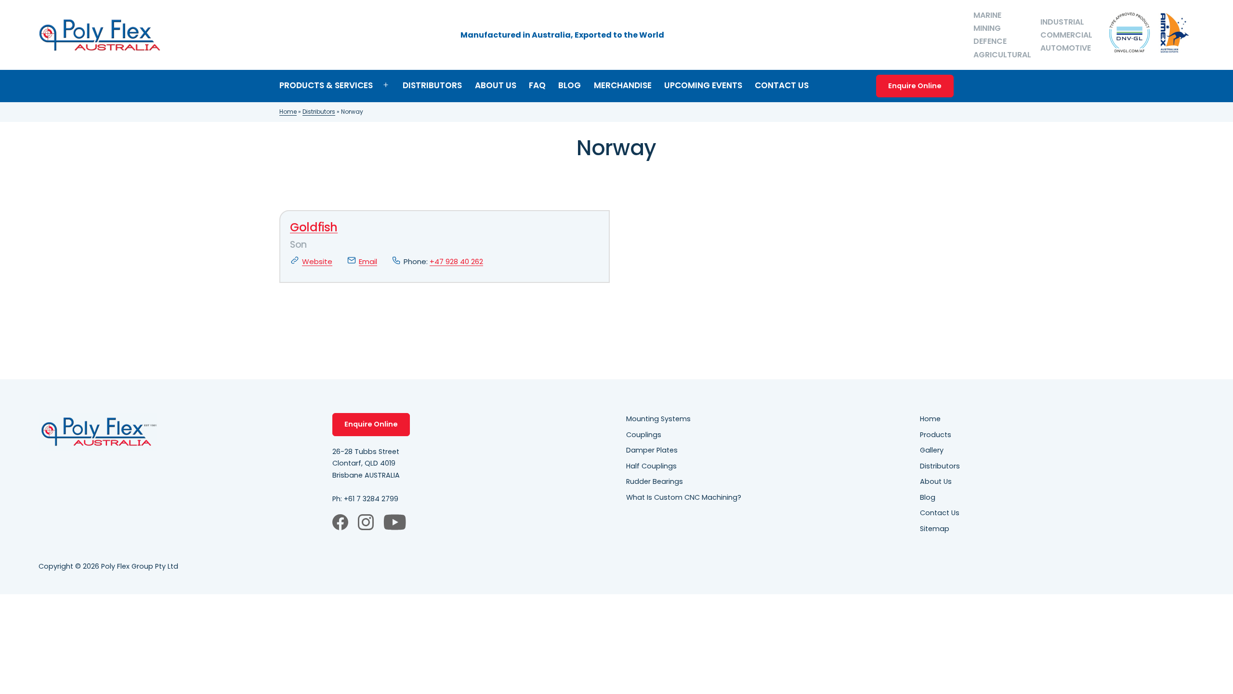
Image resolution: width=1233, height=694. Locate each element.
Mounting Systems (658, 419)
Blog (569, 85)
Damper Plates (652, 450)
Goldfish (314, 227)
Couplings (643, 435)
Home (288, 111)
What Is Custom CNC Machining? (683, 497)
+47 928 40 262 (456, 261)
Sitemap (934, 529)
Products (935, 435)
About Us (495, 85)
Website (317, 261)
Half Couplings (651, 466)
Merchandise (623, 85)
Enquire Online (915, 86)
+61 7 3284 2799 (371, 499)
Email (368, 261)
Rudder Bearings (654, 481)
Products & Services (326, 85)
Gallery (932, 450)
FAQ (537, 85)
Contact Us (782, 85)
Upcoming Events (703, 85)
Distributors (432, 85)
